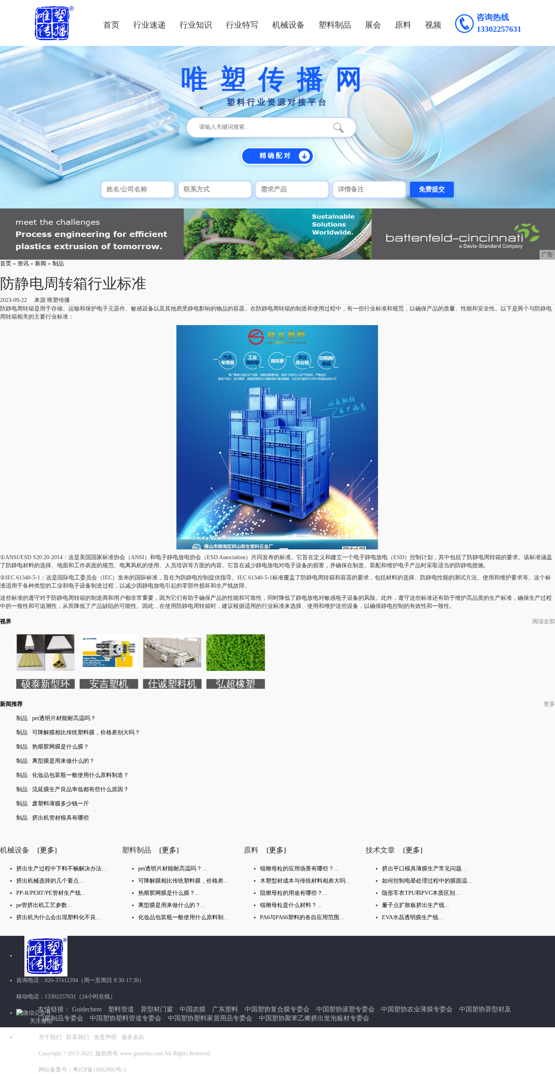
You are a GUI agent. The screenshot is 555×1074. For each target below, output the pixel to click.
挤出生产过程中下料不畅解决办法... (61, 869)
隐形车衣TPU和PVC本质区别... (421, 893)
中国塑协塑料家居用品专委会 (210, 1018)
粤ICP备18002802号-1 (99, 1070)
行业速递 (149, 24)
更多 (549, 704)
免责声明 (105, 1037)
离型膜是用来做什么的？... (172, 905)
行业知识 (196, 24)
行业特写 (242, 24)
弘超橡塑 (235, 684)
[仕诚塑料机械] (172, 652)
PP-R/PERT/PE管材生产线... (51, 893)
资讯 (23, 263)
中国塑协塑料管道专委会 (125, 1018)
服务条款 (132, 1037)
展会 (373, 24)
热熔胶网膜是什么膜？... (169, 893)
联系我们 (77, 1037)
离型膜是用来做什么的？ (63, 761)
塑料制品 (335, 24)
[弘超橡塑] (235, 652)
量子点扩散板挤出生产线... (415, 905)
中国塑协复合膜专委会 (277, 1009)
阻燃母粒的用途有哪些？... (293, 893)
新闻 (40, 263)
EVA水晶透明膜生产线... (412, 917)
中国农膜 (193, 1009)
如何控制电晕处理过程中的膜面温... (427, 881)
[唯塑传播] (54, 23)
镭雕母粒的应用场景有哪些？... (299, 869)
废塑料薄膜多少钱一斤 (60, 804)
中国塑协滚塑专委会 (345, 1009)
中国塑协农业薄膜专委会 (417, 1009)
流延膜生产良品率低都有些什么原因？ (80, 789)
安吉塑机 (108, 684)
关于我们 (50, 1037)
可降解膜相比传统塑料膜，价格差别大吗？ (86, 732)
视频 (433, 24)
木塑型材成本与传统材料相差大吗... (305, 881)
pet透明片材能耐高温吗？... (172, 869)
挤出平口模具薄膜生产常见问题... (424, 869)
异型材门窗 (157, 1009)
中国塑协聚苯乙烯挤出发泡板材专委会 (314, 1018)
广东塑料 (225, 1009)
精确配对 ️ (276, 155)
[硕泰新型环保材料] (45, 652)
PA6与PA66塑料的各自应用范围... (302, 917)
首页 (111, 24)
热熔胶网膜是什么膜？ (60, 747)
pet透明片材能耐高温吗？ (64, 718)
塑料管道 (121, 1009)
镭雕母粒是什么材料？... (291, 905)
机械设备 (288, 24)
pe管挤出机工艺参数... (44, 905)
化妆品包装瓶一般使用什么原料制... (183, 917)
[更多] (47, 850)
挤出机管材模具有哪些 (60, 818)
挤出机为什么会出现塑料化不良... (58, 917)
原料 (403, 24)
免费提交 (432, 189)
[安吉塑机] (109, 652)
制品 (58, 263)
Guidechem (87, 1009)
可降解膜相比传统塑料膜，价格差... (183, 881)
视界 (5, 621)
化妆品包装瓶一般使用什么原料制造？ (80, 775)
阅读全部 (543, 621)
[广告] (277, 233)
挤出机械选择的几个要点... (50, 881)
